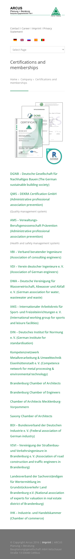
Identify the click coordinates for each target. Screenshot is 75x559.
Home (13, 79)
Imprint (36, 28)
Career (26, 28)
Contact (14, 28)
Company (26, 79)
